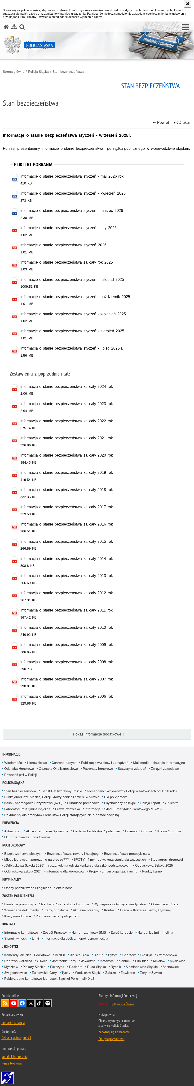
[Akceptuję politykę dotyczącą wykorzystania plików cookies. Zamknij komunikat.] (187, 4)
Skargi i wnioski (15, 938)
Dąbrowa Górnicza (18, 961)
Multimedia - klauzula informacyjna (159, 763)
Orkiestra (172, 803)
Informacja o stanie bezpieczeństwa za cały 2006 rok (66, 696)
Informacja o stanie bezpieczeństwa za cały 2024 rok (66, 387)
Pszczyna (57, 967)
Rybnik (116, 967)
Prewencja (10, 822)
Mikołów (159, 961)
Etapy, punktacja (56, 910)
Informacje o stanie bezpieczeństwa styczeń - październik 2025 (75, 297)
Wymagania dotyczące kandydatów (120, 904)
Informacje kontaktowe (21, 932)
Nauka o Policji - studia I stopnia (65, 904)
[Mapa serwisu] (14, 27)
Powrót (163, 122)
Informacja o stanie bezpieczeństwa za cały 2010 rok (66, 627)
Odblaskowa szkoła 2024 (23, 871)
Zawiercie (128, 973)
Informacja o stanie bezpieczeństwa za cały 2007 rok (66, 679)
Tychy (66, 973)
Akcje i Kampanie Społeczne (47, 831)
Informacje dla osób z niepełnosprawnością (76, 938)
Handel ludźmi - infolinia (155, 932)
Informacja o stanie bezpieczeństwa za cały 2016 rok (66, 524)
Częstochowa (167, 955)
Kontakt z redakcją (13, 1022)
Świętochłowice (15, 973)
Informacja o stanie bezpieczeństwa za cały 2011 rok (66, 610)
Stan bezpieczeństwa (68, 71)
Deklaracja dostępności (16, 1037)
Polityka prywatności (111, 1038)
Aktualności (12, 831)
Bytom (113, 955)
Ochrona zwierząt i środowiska (27, 837)
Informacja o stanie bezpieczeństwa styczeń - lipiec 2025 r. (71, 348)
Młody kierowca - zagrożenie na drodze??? (36, 859)
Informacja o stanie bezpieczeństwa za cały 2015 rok (66, 541)
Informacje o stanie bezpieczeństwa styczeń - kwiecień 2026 (73, 193)
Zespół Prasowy (55, 932)
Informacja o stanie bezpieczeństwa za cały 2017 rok (66, 507)
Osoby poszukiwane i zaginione (27, 888)
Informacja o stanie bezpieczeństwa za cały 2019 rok (66, 472)
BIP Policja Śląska (122, 1004)
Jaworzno (88, 961)
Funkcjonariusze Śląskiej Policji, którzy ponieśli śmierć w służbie (51, 797)
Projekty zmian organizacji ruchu (113, 871)
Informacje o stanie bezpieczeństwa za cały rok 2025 (66, 262)
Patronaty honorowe (98, 768)
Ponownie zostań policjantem (57, 916)
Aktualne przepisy (86, 910)
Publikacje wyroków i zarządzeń (104, 763)
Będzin (60, 955)
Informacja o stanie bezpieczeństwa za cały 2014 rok (66, 559)
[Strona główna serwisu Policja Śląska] (6, 27)
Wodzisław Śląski (88, 973)
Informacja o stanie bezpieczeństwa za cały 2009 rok (66, 645)
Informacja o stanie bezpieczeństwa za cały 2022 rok (66, 421)
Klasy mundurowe (17, 916)
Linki (35, 938)
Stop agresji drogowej (166, 859)
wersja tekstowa (11, 1063)
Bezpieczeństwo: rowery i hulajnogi (73, 853)
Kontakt (109, 910)
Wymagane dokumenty (21, 910)
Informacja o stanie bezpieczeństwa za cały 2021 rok (66, 438)
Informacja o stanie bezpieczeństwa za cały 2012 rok (66, 593)
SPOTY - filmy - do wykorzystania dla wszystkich (110, 859)
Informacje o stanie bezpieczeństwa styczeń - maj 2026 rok (71, 176)
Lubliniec (141, 961)
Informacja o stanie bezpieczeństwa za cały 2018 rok (66, 490)
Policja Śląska (38, 71)
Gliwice (42, 961)
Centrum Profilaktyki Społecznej (96, 831)
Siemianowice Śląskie (142, 967)
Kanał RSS (5, 1003)
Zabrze (110, 973)
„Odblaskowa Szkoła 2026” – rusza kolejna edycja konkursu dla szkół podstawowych (67, 865)
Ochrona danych (64, 763)
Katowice (107, 961)
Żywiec (156, 973)
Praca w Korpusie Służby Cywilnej (145, 910)
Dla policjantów (115, 797)
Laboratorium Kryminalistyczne (27, 809)
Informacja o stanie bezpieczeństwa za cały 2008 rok (66, 662)
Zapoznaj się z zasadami (113, 1032)
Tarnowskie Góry (44, 973)
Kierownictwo (37, 763)
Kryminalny (11, 879)
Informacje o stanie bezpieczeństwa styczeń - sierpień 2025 (72, 331)
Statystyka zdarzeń (132, 768)
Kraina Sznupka (169, 831)
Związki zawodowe (165, 768)
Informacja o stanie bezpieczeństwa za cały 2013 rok (66, 576)
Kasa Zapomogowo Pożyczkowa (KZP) (33, 803)
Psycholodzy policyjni (120, 803)
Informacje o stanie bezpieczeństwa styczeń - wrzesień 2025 (73, 314)
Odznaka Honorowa (19, 768)
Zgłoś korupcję (122, 932)
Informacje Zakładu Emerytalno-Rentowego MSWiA (123, 809)
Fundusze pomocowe (83, 803)
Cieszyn (146, 955)
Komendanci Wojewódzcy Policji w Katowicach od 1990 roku (132, 791)
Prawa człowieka (67, 809)
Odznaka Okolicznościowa (58, 768)
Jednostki (10, 946)
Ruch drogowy (13, 845)
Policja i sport (150, 803)
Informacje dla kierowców (65, 871)
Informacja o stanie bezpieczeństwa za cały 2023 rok (66, 404)
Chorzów (129, 955)
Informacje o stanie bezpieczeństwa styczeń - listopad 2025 (72, 280)
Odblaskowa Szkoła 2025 (154, 865)
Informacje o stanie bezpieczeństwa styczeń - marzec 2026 (71, 211)
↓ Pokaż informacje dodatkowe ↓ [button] (97, 734)
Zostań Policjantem (18, 895)
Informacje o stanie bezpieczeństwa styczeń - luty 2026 (68, 228)
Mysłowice (177, 961)
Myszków (11, 967)
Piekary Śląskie (34, 967)
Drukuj (184, 122)
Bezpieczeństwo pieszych (23, 853)
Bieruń (98, 955)
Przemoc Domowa (139, 831)
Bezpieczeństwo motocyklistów (127, 853)
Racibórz (75, 967)
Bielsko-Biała (79, 955)
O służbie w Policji (164, 904)
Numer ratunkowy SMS (88, 932)
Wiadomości (13, 763)
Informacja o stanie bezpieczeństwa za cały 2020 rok (66, 455)
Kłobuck (124, 961)
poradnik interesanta (14, 1056)
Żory (143, 973)
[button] (185, 27)
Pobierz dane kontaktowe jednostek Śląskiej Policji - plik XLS (49, 978)
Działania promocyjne (20, 904)
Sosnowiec (171, 967)
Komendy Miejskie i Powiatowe (27, 955)
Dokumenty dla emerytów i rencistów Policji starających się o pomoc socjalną (61, 815)
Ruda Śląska (96, 967)
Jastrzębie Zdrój (64, 961)
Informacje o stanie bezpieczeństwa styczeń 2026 (63, 245)
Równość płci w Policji (20, 775)
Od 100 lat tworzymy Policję (61, 791)
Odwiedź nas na (14, 1003)
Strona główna (13, 71)
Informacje (11, 754)
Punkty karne (152, 871)
